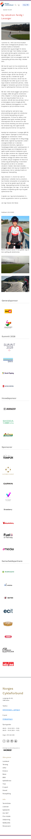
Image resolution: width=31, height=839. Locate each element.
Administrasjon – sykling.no (11, 709)
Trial (4, 784)
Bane (4, 774)
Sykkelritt (6, 810)
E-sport (5, 787)
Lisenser (6, 806)
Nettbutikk (6, 823)
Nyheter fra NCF (7, 9)
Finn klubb (6, 816)
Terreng (5, 764)
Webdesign (5, 748)
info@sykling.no (8, 719)
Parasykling (7, 793)
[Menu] (26, 4)
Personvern (7, 826)
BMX (4, 777)
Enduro (5, 771)
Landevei (6, 761)
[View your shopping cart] (19, 5)
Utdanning (6, 819)
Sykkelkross (7, 780)
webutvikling (12, 748)
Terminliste (7, 803)
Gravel (5, 790)
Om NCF (6, 813)
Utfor (4, 768)
